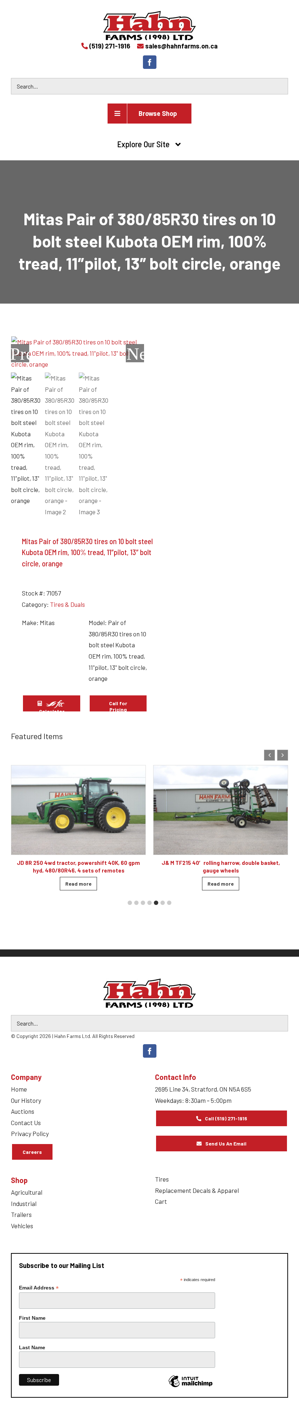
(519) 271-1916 (109, 46)
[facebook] (149, 62)
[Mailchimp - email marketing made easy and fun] (190, 1387)
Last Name (32, 1347)
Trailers (21, 1214)
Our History (26, 1100)
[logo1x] (149, 993)
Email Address (39, 1287)
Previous (20, 353)
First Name (32, 1318)
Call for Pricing (118, 706)
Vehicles (22, 1225)
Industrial (23, 1203)
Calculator (52, 710)
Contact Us (26, 1122)
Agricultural (26, 1192)
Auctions (22, 1111)
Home (19, 1089)
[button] (282, 755)
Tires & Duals (67, 604)
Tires (162, 1179)
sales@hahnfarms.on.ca (181, 46)
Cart (161, 1201)
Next (135, 353)
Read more (78, 884)
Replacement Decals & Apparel (197, 1190)
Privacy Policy (30, 1133)
